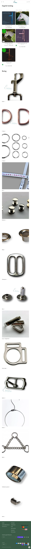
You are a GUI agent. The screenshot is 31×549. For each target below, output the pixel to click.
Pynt (3, 190)
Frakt (12, 526)
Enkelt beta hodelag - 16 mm (8, 25)
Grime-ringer (4, 368)
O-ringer (3, 160)
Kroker (3, 101)
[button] (2, 2)
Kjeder (3, 457)
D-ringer (3, 131)
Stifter (3, 516)
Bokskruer (3, 220)
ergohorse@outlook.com (6, 524)
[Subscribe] (16, 537)
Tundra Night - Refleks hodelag (8, 43)
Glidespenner (4, 279)
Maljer (3, 249)
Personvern (13, 530)
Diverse (3, 427)
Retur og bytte (13, 528)
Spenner (3, 397)
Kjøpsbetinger (13, 524)
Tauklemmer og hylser (5, 486)
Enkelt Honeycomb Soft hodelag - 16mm (22, 43)
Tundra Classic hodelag (8, 62)
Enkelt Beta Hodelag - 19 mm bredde (22, 25)
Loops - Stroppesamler (5, 338)
